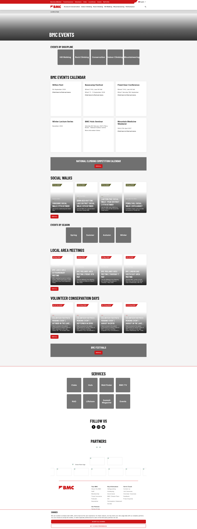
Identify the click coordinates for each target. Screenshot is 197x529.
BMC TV (123, 385)
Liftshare (90, 401)
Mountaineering (118, 6)
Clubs (85, 2)
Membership (95, 494)
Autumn (107, 235)
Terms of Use (95, 509)
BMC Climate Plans (113, 496)
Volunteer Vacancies (129, 494)
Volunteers (78, 2)
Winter (123, 235)
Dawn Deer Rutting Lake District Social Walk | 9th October (86, 203)
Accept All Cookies (98, 521)
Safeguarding (111, 489)
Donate (109, 503)
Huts (90, 385)
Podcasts (94, 499)
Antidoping (110, 491)
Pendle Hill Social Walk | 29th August (134, 204)
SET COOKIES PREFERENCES (98, 526)
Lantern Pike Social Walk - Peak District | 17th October (110, 202)
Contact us (126, 489)
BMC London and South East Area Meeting (133, 274)
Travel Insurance (68, 2)
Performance (130, 6)
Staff (92, 491)
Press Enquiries (128, 499)
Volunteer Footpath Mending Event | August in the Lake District (134, 321)
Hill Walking (108, 6)
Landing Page (54, 11)
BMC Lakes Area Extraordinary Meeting (59, 273)
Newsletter (94, 501)
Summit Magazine (106, 401)
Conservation (98, 57)
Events (99, 2)
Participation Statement (114, 501)
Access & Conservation (72, 6)
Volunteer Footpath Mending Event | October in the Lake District (61, 321)
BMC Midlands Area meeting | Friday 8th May (85, 274)
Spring (73, 235)
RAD (74, 401)
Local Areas (92, 2)
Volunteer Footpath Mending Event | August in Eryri (110, 321)
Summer (90, 235)
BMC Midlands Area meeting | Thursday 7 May (110, 274)
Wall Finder (106, 385)
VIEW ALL (98, 166)
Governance (111, 494)
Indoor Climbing (86, 6)
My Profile (106, 2)
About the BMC (96, 489)
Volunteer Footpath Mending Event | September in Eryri (85, 321)
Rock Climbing (98, 6)
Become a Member (55, 2)
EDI (108, 499)
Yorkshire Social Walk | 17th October (60, 204)
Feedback (126, 496)
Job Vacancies (127, 491)
